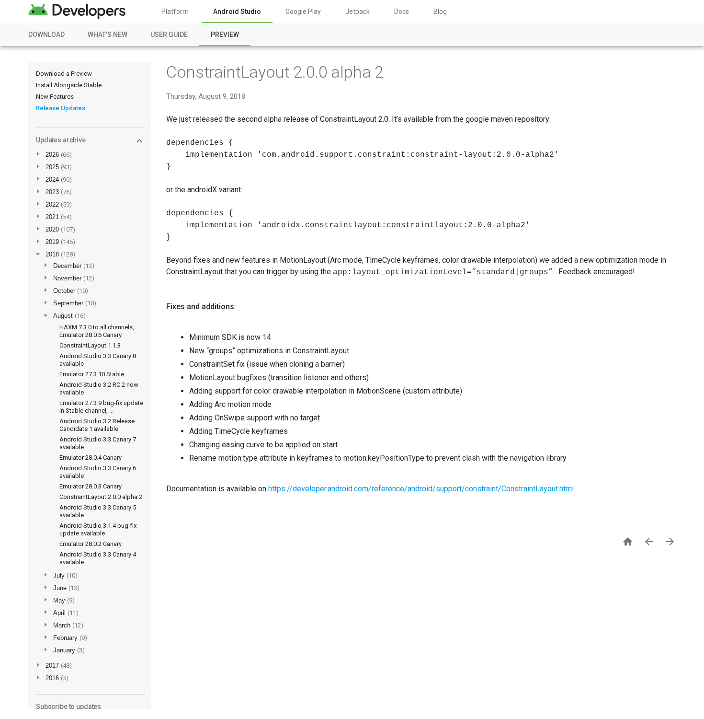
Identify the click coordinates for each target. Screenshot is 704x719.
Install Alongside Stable (69, 85)
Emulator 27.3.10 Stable (91, 374)
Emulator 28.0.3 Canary (90, 486)
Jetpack (357, 11)
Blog (440, 11)
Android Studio (237, 11)
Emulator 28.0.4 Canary (90, 457)
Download (46, 34)
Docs (401, 11)
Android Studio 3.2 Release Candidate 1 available (97, 424)
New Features (55, 96)
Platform (175, 11)
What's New (107, 34)
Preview (225, 34)
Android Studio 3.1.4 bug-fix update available (97, 529)
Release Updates (60, 108)
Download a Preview (64, 73)
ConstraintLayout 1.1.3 (90, 345)
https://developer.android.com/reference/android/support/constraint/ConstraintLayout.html (421, 488)
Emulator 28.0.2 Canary (90, 543)
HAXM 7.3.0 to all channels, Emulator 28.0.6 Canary (96, 331)
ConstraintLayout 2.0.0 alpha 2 (100, 496)
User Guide (169, 34)
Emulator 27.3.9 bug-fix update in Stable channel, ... (101, 406)
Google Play (303, 11)
